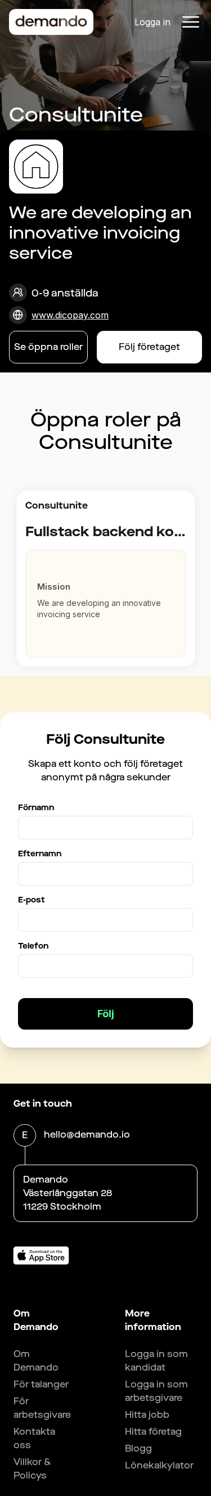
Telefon (33, 946)
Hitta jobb (147, 1415)
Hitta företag (153, 1431)
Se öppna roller (48, 347)
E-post (31, 900)
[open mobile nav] (190, 22)
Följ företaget (149, 347)
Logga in (152, 22)
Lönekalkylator (159, 1465)
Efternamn (39, 853)
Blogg (138, 1448)
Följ (105, 1013)
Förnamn (36, 807)
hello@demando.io (87, 1134)
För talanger (41, 1384)
